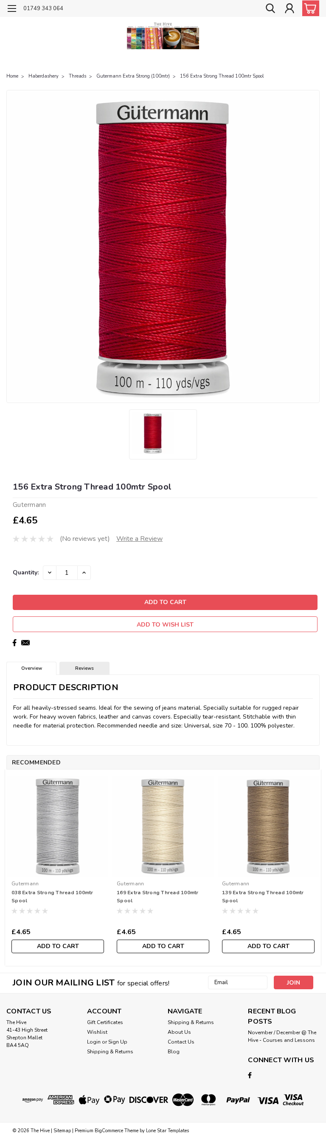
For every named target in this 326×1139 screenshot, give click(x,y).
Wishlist (97, 1032)
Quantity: (26, 572)
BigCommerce (109, 1131)
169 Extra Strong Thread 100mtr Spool (158, 896)
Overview (31, 668)
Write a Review (139, 538)
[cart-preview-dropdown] (309, 8)
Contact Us (181, 1041)
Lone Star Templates (167, 1131)
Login (94, 1041)
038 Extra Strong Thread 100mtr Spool (52, 896)
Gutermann (25, 883)
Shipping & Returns (110, 1051)
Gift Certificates (105, 1022)
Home (12, 76)
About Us (179, 1032)
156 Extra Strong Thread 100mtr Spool (222, 76)
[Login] (289, 8)
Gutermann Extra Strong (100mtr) (133, 76)
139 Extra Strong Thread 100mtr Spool (263, 896)
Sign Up (117, 1041)
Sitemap (62, 1131)
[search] (270, 8)
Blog (174, 1051)
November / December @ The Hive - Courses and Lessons (282, 1036)
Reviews (84, 668)
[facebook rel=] (250, 1075)
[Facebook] (14, 642)
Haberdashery (43, 76)
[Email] (25, 642)
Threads (77, 76)
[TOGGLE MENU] (11, 9)
